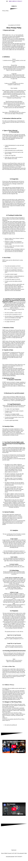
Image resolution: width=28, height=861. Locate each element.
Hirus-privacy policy (15, 1)
